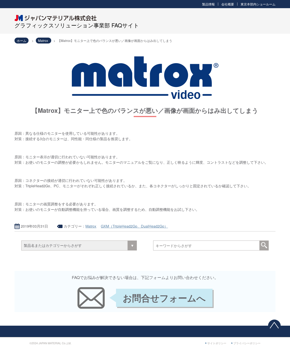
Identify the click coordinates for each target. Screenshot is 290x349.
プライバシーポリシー (247, 343)
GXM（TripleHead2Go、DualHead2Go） (134, 226)
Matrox (90, 226)
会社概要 (227, 4)
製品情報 (208, 4)
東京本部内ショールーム (258, 4)
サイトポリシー (216, 343)
